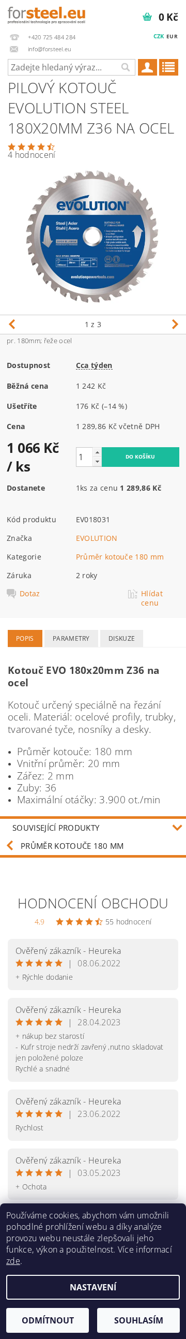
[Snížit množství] (97, 461)
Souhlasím (138, 1320)
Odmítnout (48, 1320)
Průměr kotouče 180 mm (120, 557)
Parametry (71, 638)
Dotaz (30, 593)
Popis (25, 638)
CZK (158, 36)
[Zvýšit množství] (97, 452)
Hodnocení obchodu (93, 903)
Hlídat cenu (152, 598)
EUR (172, 36)
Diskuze (122, 638)
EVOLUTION (97, 538)
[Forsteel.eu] (46, 13)
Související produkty (55, 827)
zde (13, 1261)
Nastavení (93, 1287)
